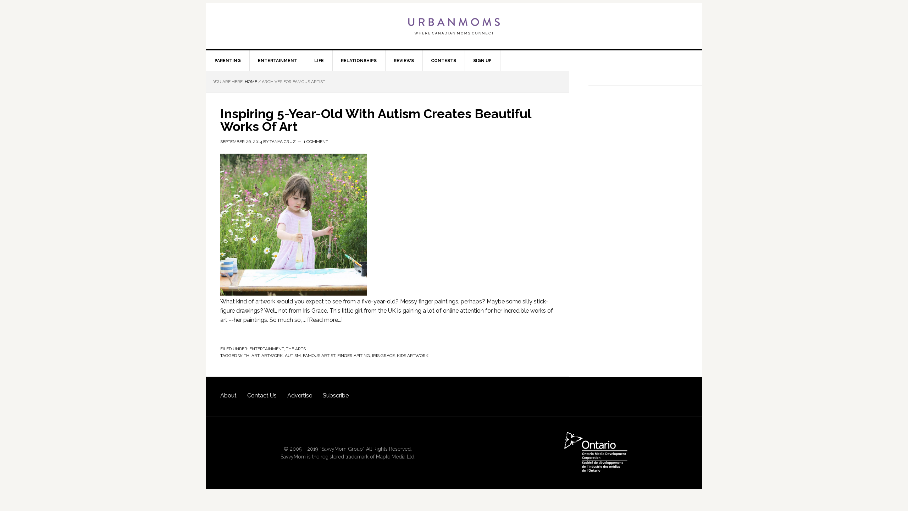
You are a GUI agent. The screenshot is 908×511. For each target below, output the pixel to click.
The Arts (296, 348)
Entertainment (266, 348)
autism (293, 355)
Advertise (299, 395)
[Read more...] (325, 320)
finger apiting (353, 355)
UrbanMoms (454, 26)
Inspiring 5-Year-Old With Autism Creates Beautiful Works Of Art (375, 120)
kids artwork (412, 355)
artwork (272, 355)
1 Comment (316, 141)
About (228, 395)
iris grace (383, 355)
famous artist (319, 355)
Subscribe (336, 395)
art (255, 355)
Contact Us (262, 395)
